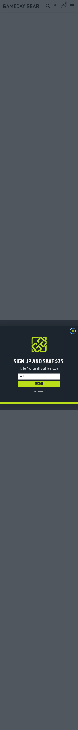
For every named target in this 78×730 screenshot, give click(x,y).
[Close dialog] (72, 331)
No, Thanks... (39, 391)
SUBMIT (39, 383)
